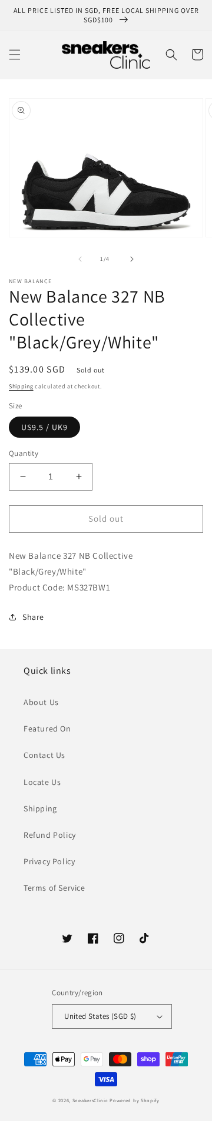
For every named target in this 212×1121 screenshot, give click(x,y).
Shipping (21, 386)
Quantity (23, 453)
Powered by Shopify (135, 1100)
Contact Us (44, 755)
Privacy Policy (49, 861)
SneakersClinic (90, 1100)
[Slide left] (80, 259)
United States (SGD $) (100, 1016)
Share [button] (33, 617)
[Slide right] (132, 259)
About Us (41, 702)
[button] (15, 55)
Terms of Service (54, 887)
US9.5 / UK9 (44, 427)
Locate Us (42, 782)
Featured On (47, 728)
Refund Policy (50, 835)
